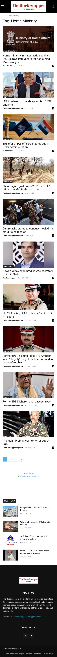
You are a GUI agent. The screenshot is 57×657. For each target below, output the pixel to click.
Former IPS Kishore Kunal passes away (27, 401)
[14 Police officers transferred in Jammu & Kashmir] (10, 540)
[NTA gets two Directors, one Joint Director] (10, 511)
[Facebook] (31, 635)
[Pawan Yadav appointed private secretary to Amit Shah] (28, 255)
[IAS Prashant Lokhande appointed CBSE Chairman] (28, 85)
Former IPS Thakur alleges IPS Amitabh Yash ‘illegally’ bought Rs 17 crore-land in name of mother (28, 359)
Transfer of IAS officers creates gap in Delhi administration (26, 145)
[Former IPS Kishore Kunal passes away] (28, 385)
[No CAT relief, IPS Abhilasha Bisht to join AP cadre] (28, 297)
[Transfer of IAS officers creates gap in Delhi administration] (28, 127)
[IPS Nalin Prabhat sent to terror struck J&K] (28, 424)
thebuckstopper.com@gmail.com (27, 616)
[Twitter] (25, 635)
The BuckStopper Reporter (13, 108)
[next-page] (21, 459)
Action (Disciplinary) (10, 51)
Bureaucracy (7, 139)
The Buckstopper (9, 278)
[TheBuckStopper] (28, 6)
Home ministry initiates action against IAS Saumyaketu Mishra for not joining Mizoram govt (26, 59)
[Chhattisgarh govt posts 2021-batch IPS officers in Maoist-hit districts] (28, 170)
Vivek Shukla (8, 66)
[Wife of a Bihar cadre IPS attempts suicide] (10, 526)
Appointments (8, 97)
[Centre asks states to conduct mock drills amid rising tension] (28, 212)
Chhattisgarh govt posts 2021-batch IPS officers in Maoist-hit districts (27, 188)
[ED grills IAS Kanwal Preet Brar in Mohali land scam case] (10, 555)
